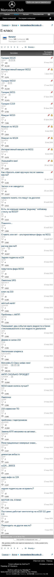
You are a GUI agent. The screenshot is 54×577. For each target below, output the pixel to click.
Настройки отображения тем (27, 539)
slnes (3, 331)
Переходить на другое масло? (16, 525)
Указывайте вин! (9, 161)
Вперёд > (31, 47)
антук (3, 456)
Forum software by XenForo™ (19, 564)
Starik (3, 225)
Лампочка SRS (8, 280)
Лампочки (6, 397)
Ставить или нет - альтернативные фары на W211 (26, 234)
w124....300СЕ (8, 466)
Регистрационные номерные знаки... (19, 443)
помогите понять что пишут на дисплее (20, 198)
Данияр (4, 317)
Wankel (3, 188)
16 (12, 365)
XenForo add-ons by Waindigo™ (19, 570)
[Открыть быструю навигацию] (52, 25)
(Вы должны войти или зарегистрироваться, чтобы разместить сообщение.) (25, 544)
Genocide (4, 305)
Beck (3, 491)
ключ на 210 (7, 292)
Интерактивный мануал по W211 (17, 149)
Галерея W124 (8, 58)
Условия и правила (46, 564)
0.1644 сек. (16, 574)
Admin (3, 60)
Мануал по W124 (9, 138)
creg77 (3, 479)
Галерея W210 (8, 81)
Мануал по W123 (9, 126)
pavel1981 (4, 422)
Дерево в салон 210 (11, 340)
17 (15, 365)
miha (3, 117)
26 (25, 47)
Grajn (3, 342)
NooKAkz (4, 516)
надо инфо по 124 (10, 477)
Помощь (49, 561)
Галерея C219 (8, 104)
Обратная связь (39, 561)
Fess (3, 527)
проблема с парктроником (14, 420)
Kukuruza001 (6, 353)
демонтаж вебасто (10, 454)
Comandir (4, 376)
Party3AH (4, 434)
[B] (2, 214)
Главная (7, 14)
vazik (3, 248)
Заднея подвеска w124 (12, 257)
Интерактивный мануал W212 (16, 69)
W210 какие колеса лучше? (15, 386)
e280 (3, 83)
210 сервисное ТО (10, 409)
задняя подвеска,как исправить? (17, 488)
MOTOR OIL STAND (11, 500)
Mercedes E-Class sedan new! (15, 363)
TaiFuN (3, 200)
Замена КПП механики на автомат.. (18, 431)
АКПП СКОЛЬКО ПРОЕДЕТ (15, 374)
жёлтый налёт (8, 303)
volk (2, 177)
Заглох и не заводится (12, 186)
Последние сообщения (27, 18)
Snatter (3, 468)
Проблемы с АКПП (10, 314)
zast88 (3, 399)
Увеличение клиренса (12, 351)
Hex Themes (32, 572)
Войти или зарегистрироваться (38, 2)
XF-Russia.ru (12, 566)
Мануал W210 (8, 115)
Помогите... (6, 223)
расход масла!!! (9, 246)
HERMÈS (4, 365)
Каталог (12, 37)
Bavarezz (4, 72)
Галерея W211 (8, 92)
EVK (2, 294)
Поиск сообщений (9, 18)
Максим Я (5, 282)
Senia (3, 237)
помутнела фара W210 (12, 269)
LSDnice (4, 502)
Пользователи (38, 14)
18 (18, 365)
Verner (3, 260)
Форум (16, 14)
